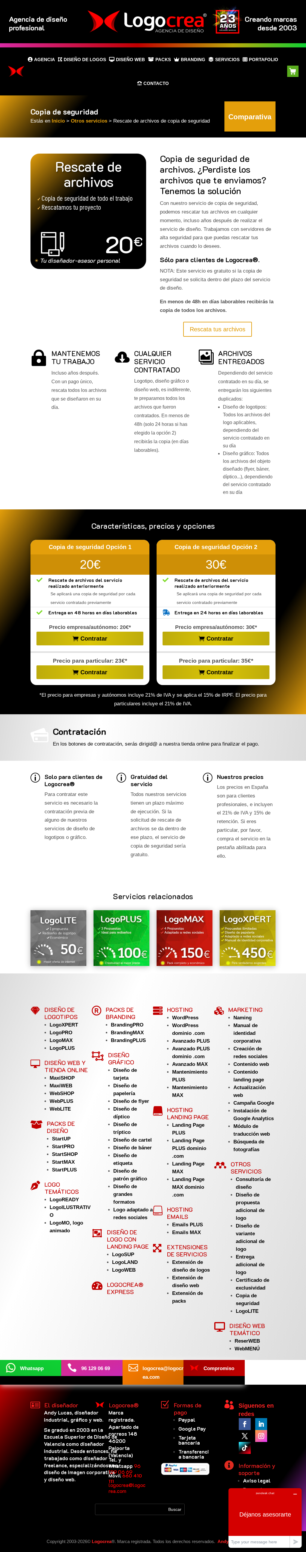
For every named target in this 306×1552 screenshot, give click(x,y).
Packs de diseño (61, 1127)
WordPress (185, 1018)
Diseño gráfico (121, 1058)
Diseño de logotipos (61, 1013)
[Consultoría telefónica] (88, 211)
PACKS (163, 59)
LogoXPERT (64, 1025)
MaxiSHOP (62, 1078)
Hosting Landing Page (188, 1113)
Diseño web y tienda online (66, 1066)
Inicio (59, 121)
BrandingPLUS (128, 1040)
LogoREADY (64, 1199)
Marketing (245, 1009)
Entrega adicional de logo (250, 1264)
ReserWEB (247, 1341)
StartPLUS (64, 1170)
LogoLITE (247, 1311)
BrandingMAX (127, 1032)
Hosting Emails (180, 1212)
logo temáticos (62, 1187)
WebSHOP (62, 1093)
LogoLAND (125, 1262)
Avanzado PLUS (191, 1041)
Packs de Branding (120, 1013)
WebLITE (60, 1109)
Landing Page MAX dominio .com (188, 1187)
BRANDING (193, 59)
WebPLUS (61, 1101)
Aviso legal (257, 1480)
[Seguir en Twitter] (245, 1436)
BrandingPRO (127, 1025)
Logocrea (101, 1541)
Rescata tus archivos (217, 329)
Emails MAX (186, 1232)
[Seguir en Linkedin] (261, 1424)
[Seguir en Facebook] (245, 1424)
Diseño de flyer (131, 1101)
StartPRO (63, 1146)
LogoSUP (123, 1254)
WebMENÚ (247, 1349)
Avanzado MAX (190, 1064)
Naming (242, 1018)
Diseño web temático (247, 1329)
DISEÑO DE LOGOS (85, 59)
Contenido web (251, 1064)
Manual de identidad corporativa (247, 1033)
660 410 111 (125, 1478)
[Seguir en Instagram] (261, 1436)
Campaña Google (253, 1103)
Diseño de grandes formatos (125, 1194)
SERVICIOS (227, 59)
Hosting (180, 1009)
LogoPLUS (62, 1048)
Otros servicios (89, 121)
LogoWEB (124, 1270)
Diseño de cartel (132, 1140)
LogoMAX (61, 1040)
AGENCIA (44, 59)
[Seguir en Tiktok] (245, 1448)
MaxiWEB (61, 1086)
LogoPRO (61, 1032)
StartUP (61, 1139)
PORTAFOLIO (263, 59)
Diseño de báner (132, 1148)
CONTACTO (156, 83)
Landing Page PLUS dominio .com (189, 1148)
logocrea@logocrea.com (127, 1488)
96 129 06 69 (124, 1469)
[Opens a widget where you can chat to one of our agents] (265, 1518)
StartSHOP (65, 1154)
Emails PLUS (187, 1225)
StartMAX (63, 1162)
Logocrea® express (125, 1288)
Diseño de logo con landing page (128, 1239)
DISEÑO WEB (130, 59)
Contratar (93, 638)
